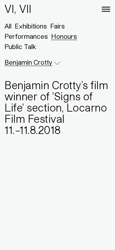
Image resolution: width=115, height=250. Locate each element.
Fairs (57, 26)
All (8, 26)
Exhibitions (31, 26)
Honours (64, 36)
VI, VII (17, 9)
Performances (26, 36)
